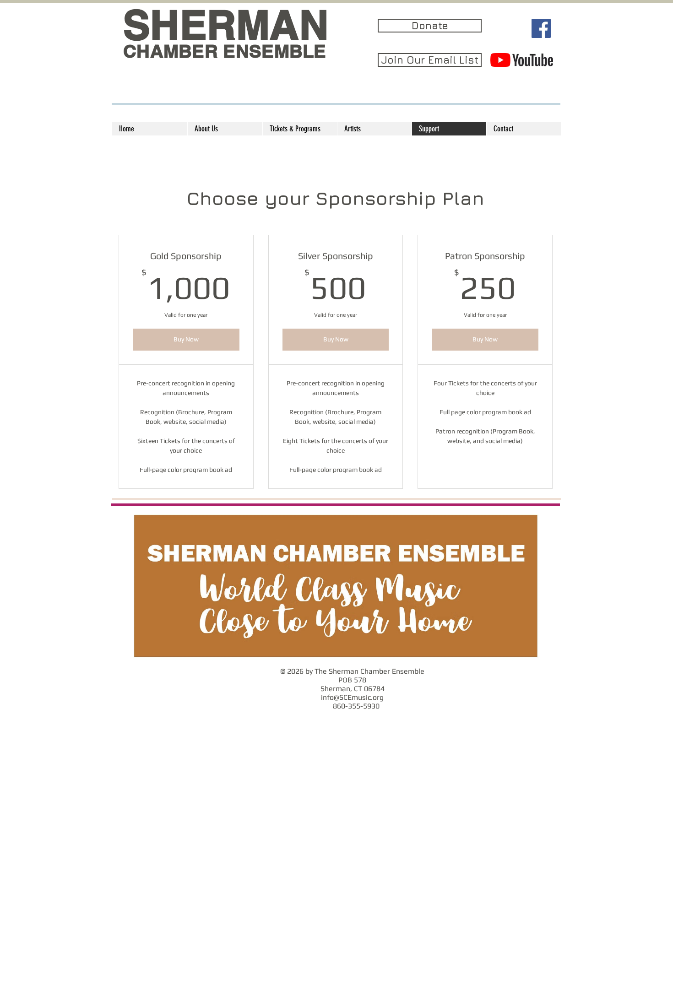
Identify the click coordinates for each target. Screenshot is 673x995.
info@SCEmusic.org (352, 697)
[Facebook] (541, 28)
